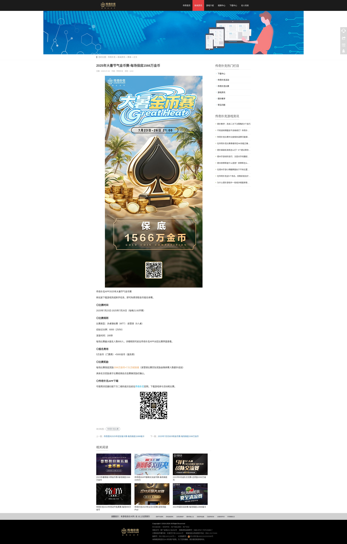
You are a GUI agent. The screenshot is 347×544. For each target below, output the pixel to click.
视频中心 (221, 5)
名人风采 (245, 5)
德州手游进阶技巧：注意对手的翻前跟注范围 (234, 156)
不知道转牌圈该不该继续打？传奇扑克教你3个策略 (234, 130)
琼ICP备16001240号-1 (167, 536)
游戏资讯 (221, 92)
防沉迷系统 (156, 527)
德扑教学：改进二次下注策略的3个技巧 (233, 124)
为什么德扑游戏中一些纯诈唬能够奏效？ (234, 182)
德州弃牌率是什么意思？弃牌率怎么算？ (234, 163)
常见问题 (221, 105)
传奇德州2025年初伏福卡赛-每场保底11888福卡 (124, 436)
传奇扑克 (111, 57)
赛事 (129, 57)
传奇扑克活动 (223, 80)
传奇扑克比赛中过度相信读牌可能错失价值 (234, 137)
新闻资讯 (198, 5)
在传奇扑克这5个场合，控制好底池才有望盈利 (234, 176)
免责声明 (166, 527)
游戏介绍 (210, 5)
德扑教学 (221, 99)
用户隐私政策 (176, 527)
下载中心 (233, 5)
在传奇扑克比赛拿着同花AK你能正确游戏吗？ (234, 143)
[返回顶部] (343, 52)
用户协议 (186, 527)
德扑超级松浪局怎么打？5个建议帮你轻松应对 (234, 150)
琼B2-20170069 (211, 533)
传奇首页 (186, 5)
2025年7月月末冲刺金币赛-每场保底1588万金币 (178, 436)
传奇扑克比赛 (113, 429)
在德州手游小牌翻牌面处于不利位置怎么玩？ (234, 169)
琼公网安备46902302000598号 (201, 536)
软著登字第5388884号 (175, 533)
